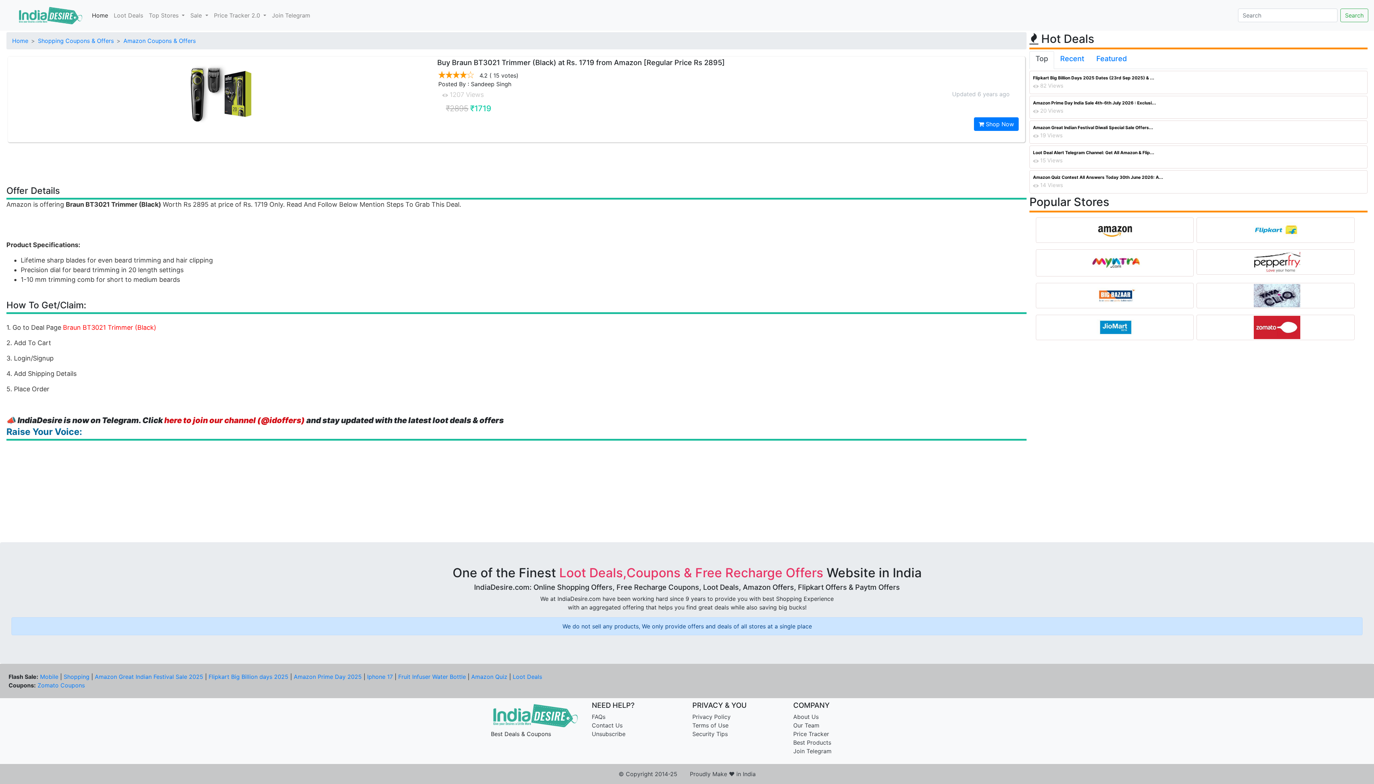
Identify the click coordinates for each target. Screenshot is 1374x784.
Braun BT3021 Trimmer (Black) (109, 327)
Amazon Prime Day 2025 (328, 676)
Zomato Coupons (61, 685)
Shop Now (999, 124)
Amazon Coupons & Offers (159, 40)
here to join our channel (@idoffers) (234, 420)
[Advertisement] (516, 163)
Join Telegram (291, 15)
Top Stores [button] (164, 15)
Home (100, 15)
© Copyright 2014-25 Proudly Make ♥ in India (687, 774)
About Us (806, 716)
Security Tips (710, 734)
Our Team (806, 725)
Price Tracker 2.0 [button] (238, 15)
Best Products (812, 742)
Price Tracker (811, 734)
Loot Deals (128, 15)
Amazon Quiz (489, 676)
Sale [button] (197, 15)
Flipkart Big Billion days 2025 (248, 676)
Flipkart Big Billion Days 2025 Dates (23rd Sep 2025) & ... (1093, 77)
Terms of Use (710, 725)
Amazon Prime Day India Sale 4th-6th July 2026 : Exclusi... (1094, 103)
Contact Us (607, 725)
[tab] (1041, 60)
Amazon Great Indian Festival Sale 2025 (149, 676)
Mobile (49, 676)
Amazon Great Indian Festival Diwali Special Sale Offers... (1093, 127)
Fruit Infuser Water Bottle (432, 676)
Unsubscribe (608, 734)
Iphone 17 (380, 676)
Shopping (76, 676)
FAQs (598, 716)
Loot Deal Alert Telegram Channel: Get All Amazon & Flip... (1093, 152)
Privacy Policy (711, 716)
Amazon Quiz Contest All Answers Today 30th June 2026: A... (1098, 177)
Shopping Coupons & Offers (76, 40)
